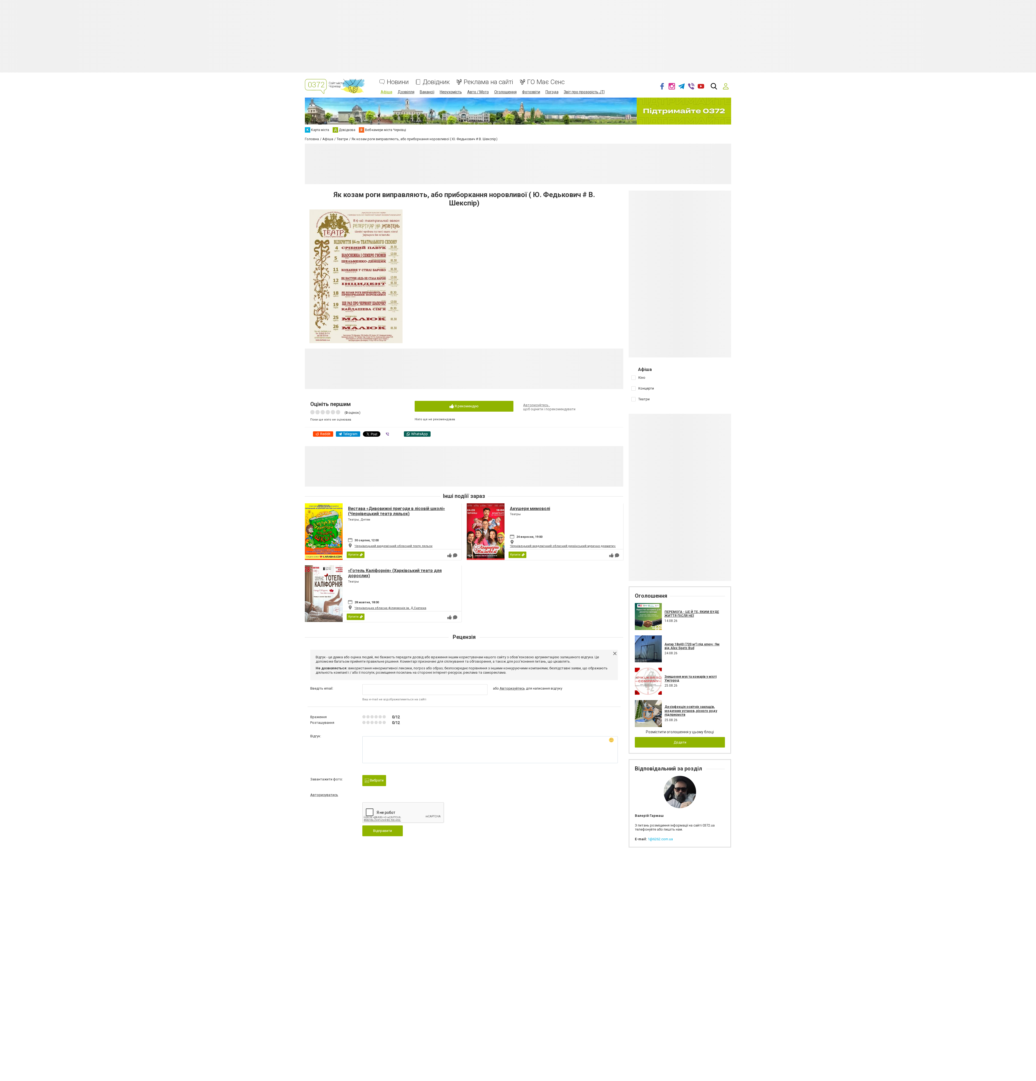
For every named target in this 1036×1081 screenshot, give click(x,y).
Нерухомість (451, 92)
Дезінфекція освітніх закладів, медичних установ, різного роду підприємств (690, 711)
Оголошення (505, 92)
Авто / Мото (478, 92)
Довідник (436, 82)
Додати (680, 742)
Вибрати (376, 780)
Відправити (382, 831)
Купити (353, 554)
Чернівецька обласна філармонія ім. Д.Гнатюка (390, 608)
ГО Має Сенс (546, 82)
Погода (552, 92)
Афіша (386, 92)
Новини (398, 82)
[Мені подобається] (449, 555)
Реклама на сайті (488, 82)
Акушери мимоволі (530, 508)
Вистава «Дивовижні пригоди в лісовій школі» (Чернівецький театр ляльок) (396, 511)
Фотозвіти (531, 92)
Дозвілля (406, 92)
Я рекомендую (466, 406)
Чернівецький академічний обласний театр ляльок (393, 546)
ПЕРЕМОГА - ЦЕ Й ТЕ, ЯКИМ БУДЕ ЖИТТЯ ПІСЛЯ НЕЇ (691, 614)
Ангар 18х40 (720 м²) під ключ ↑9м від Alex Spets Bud (692, 646)
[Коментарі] (455, 555)
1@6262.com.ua (660, 839)
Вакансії (427, 92)
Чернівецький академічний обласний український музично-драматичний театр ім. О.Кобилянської (584, 546)
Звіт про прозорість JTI (584, 92)
